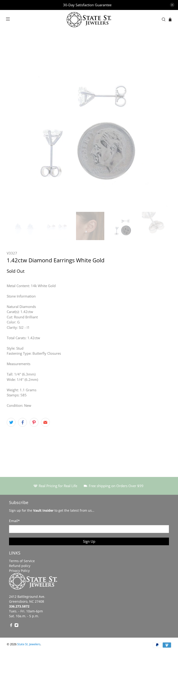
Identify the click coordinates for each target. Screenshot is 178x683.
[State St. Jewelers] (89, 19)
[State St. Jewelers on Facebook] (11, 626)
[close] (172, 5)
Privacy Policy (19, 570)
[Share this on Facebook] (22, 422)
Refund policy (19, 566)
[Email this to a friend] (45, 422)
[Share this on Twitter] (11, 422)
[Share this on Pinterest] (34, 422)
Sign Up (89, 541)
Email (14, 520)
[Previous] (14, 125)
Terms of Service (22, 561)
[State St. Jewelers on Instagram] (16, 626)
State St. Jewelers (28, 644)
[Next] (164, 125)
